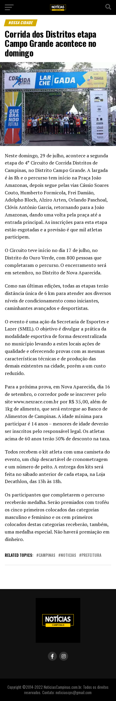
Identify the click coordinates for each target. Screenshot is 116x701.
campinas (47, 555)
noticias (68, 555)
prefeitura (91, 555)
